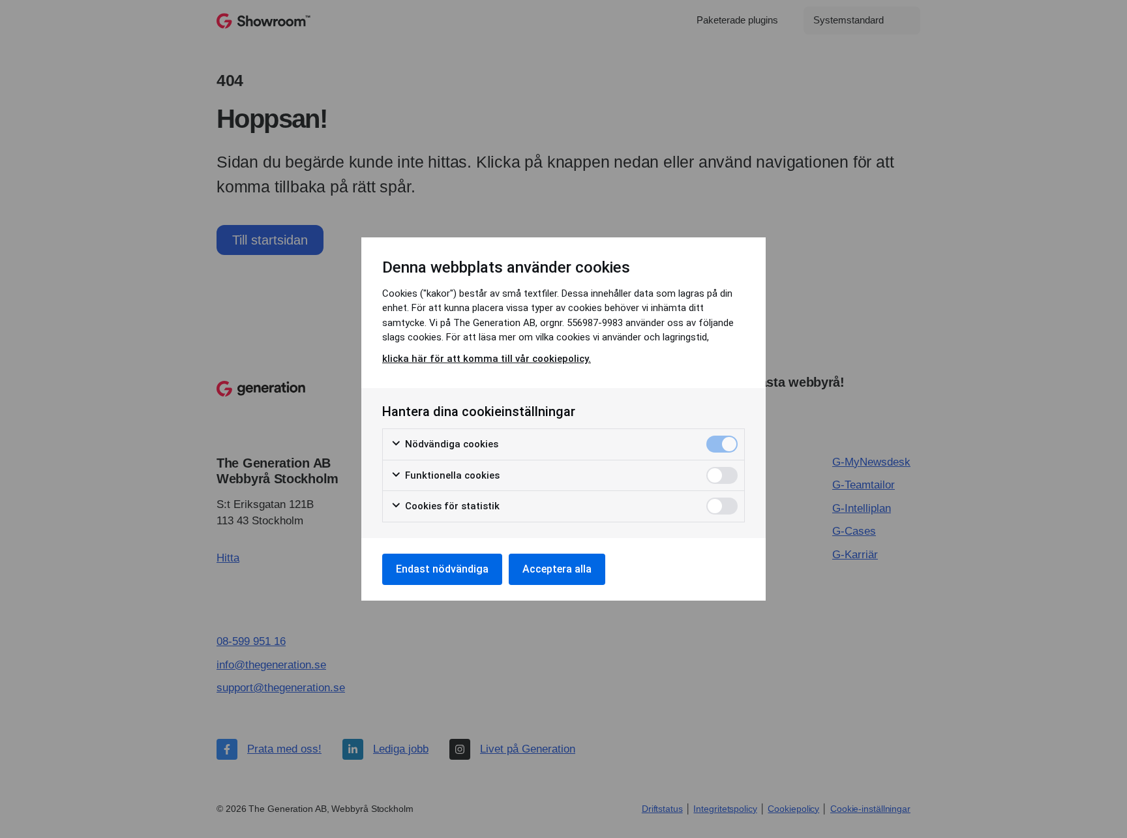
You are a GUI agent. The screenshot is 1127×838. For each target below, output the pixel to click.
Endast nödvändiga (442, 569)
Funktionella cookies (451, 475)
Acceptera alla (557, 569)
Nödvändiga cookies (450, 444)
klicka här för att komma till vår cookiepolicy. (486, 359)
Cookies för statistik (451, 506)
